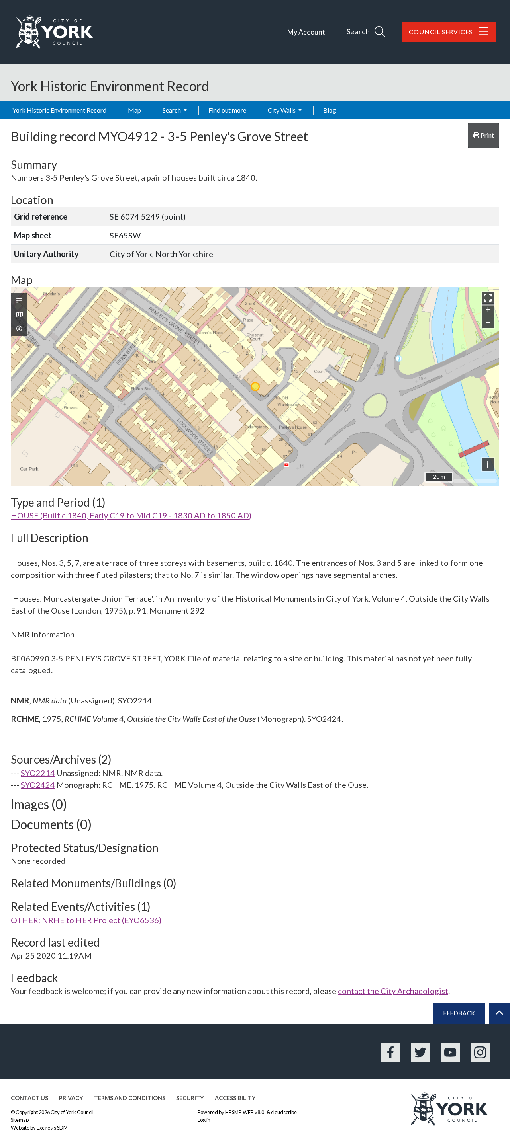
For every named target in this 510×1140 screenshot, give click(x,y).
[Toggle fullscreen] (488, 298)
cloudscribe (284, 1112)
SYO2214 (38, 773)
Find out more (227, 110)
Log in (204, 1120)
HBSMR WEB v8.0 (245, 1112)
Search (172, 110)
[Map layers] (19, 300)
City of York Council (72, 1112)
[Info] (19, 329)
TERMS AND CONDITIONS (129, 1098)
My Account (306, 31)
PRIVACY (71, 1098)
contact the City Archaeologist (393, 991)
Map (134, 110)
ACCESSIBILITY (235, 1098)
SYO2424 (38, 784)
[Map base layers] (19, 314)
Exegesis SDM (52, 1127)
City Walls (282, 110)
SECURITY (190, 1098)
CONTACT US (29, 1098)
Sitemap (20, 1120)
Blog (329, 110)
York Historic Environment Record (59, 110)
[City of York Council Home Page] (54, 32)
